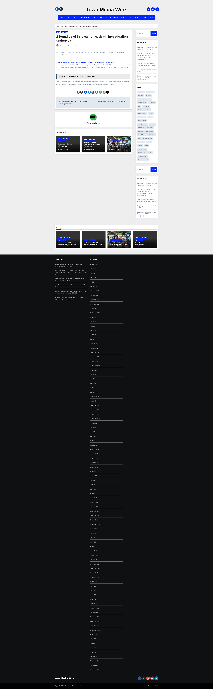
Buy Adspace (114, 17)
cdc (139, 106)
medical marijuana (142, 134)
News (68, 17)
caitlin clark (152, 102)
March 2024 (93, 392)
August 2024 (94, 370)
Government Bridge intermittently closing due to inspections (67, 244)
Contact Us (103, 17)
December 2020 (95, 564)
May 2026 (93, 277)
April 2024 (93, 388)
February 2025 (94, 343)
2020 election (141, 92)
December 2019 (95, 617)
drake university (142, 113)
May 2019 (93, 648)
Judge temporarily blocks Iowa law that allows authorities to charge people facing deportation (85, 62)
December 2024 (95, 352)
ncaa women (141, 142)
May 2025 (93, 330)
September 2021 (95, 524)
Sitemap (95, 17)
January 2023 (94, 454)
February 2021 (94, 555)
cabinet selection (142, 102)
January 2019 (94, 665)
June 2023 (93, 432)
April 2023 (93, 440)
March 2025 (93, 339)
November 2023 (95, 410)
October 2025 (94, 308)
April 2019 (93, 652)
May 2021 (93, 542)
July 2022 (93, 480)
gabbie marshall (142, 120)
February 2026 (94, 291)
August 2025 (94, 317)
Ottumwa (140, 145)
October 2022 (94, 467)
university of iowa (142, 152)
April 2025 (93, 335)
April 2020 (93, 599)
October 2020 (94, 573)
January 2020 (94, 612)
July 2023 (93, 427)
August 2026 (94, 264)
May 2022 (93, 489)
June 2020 (93, 590)
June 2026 (93, 273)
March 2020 (93, 603)
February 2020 (94, 608)
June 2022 (93, 484)
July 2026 (93, 269)
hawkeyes (152, 124)
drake (148, 109)
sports (146, 145)
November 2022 (95, 462)
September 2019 (95, 630)
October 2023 (94, 414)
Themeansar (83, 686)
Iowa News (65, 32)
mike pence (152, 134)
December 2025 (95, 299)
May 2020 (93, 595)
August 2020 (94, 581)
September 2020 (95, 577)
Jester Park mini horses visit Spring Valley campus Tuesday (118, 144)
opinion (149, 142)
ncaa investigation (147, 138)
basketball (148, 95)
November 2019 (95, 621)
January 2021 (94, 559)
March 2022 (93, 498)
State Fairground (142, 149)
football (150, 117)
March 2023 (93, 445)
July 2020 (93, 586)
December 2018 (95, 670)
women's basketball (143, 159)
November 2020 (95, 568)
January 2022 (94, 507)
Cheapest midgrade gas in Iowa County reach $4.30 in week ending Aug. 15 (146, 77)
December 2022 (95, 458)
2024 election (150, 92)
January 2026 (94, 295)
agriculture (140, 95)
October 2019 (94, 625)
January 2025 (94, 348)
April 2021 (93, 546)
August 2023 (94, 423)
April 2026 (93, 282)
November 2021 (95, 515)
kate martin (140, 131)
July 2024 (93, 374)
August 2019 (94, 634)
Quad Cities (62, 141)
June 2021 (93, 537)
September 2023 (95, 418)
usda (151, 152)
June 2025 (93, 326)
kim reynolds (149, 131)
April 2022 (93, 493)
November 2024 (95, 357)
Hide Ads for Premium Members (143, 17)
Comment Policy (85, 17)
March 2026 (93, 286)
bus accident (148, 99)
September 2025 (95, 313)
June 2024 (93, 379)
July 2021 (93, 533)
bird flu (140, 99)
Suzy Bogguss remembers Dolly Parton (66, 285)
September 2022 (95, 471)
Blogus (76, 686)
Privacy (74, 17)
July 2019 (93, 639)
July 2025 (93, 321)
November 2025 (95, 304)
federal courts (141, 117)
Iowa (58, 32)
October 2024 (94, 361)
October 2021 (94, 520)
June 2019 (93, 643)
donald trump (141, 109)
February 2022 (94, 502)
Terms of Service (126, 17)
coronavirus (146, 106)
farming (151, 113)
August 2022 (94, 476)
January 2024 (94, 401)
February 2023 (94, 449)
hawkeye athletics (142, 124)
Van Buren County (142, 156)
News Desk (64, 45)
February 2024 (94, 396)
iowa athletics (150, 127)
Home (61, 17)
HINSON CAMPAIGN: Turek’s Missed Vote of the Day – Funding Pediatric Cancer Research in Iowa (93, 245)
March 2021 (93, 551)
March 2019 (93, 656)
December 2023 (95, 405)
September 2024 (95, 365)
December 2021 (95, 511)
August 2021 (94, 529)
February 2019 (94, 661)
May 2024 (93, 383)
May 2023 (93, 436)
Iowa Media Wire (106, 9)
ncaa (139, 138)
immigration (141, 127)
